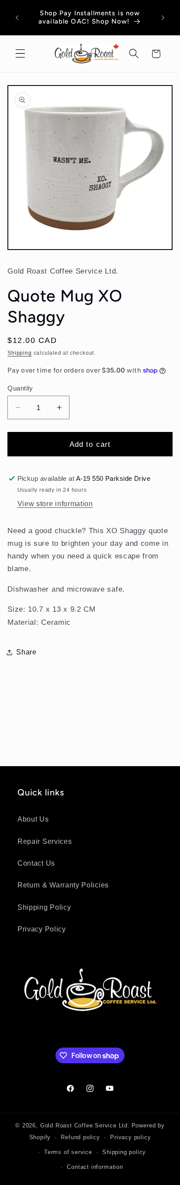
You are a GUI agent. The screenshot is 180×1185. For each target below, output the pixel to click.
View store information (55, 503)
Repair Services (44, 841)
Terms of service (68, 1152)
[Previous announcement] (17, 17)
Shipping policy (124, 1152)
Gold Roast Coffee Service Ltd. (85, 1126)
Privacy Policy (41, 929)
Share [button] (26, 652)
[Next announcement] (163, 17)
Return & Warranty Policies (63, 885)
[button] (20, 54)
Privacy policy (130, 1137)
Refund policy (80, 1137)
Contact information (95, 1167)
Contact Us (36, 863)
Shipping (19, 353)
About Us (33, 819)
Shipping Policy (44, 907)
